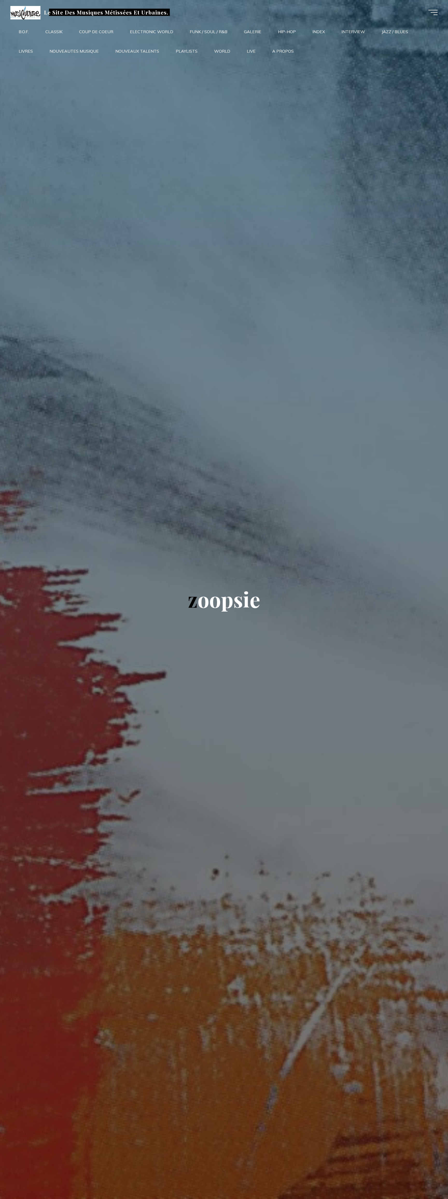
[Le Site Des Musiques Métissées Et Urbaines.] (25, 12)
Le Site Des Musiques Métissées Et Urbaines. (106, 12)
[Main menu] (433, 12)
